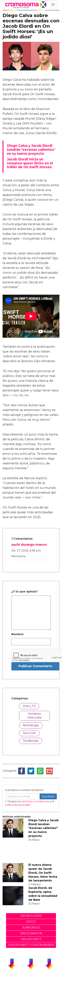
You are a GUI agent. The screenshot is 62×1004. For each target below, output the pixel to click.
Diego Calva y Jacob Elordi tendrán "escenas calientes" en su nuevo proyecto (43, 828)
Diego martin (31, 933)
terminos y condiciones (35, 801)
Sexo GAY (29, 733)
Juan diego (31, 927)
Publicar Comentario (35, 666)
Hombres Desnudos (35, 715)
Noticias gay (31, 725)
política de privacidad (17, 804)
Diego (31, 921)
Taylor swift (31, 939)
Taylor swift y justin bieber (31, 945)
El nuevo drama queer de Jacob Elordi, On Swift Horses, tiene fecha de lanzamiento (42, 872)
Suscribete (48, 796)
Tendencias (30, 740)
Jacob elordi (31, 915)
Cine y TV (29, 706)
